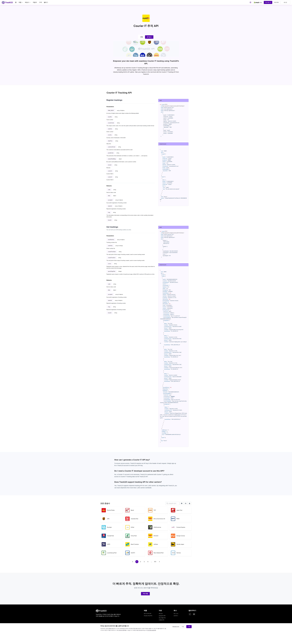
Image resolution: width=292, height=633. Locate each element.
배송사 (27, 2)
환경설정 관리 (176, 626)
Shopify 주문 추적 (148, 615)
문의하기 (176, 615)
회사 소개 (176, 613)
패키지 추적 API (147, 613)
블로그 (46, 2)
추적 (141, 37)
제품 (20, 2)
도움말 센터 (161, 620)
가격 (40, 2)
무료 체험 (145, 593)
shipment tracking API (136, 485)
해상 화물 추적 (162, 617)
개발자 (35, 2)
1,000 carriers (141, 487)
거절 (183, 626)
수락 (189, 626)
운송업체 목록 (162, 615)
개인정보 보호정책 (151, 630)
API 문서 (149, 37)
